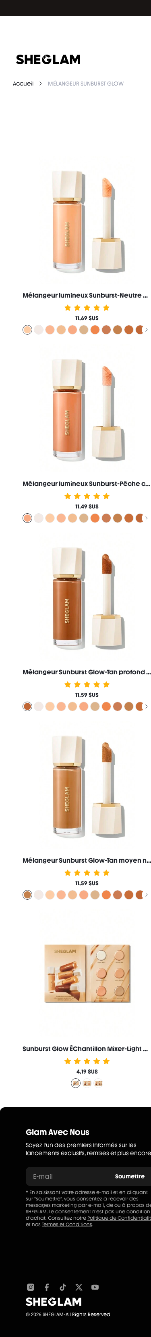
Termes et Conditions (67, 1224)
